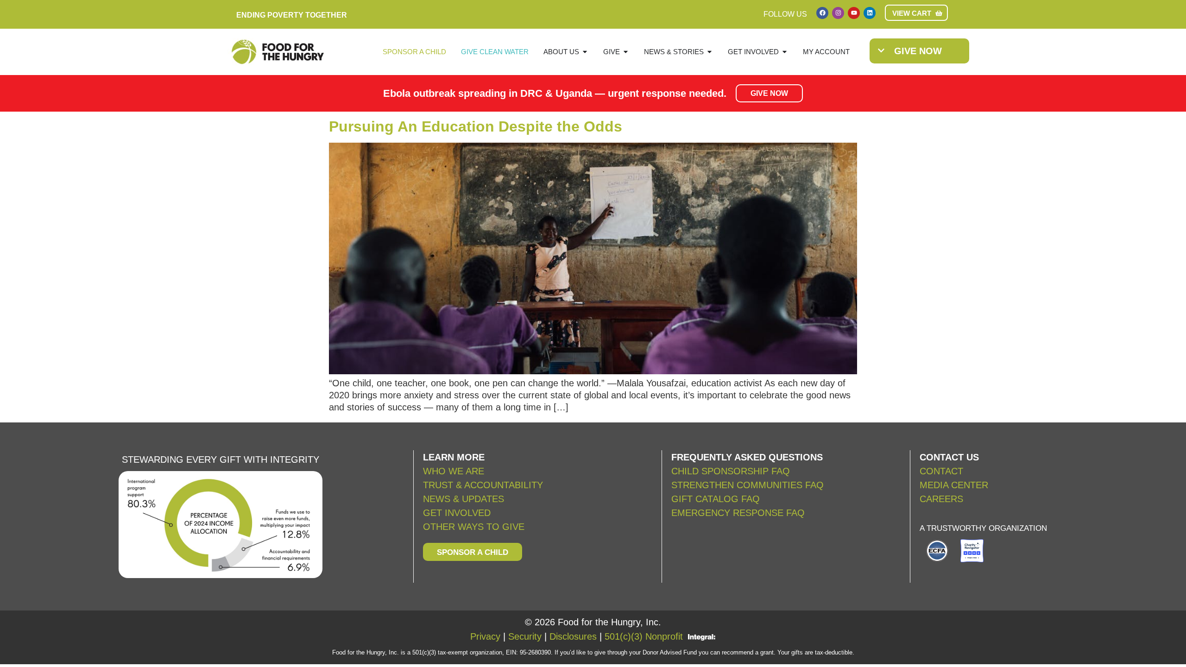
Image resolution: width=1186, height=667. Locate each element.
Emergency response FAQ (738, 513)
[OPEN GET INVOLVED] (784, 52)
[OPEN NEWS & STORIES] (709, 52)
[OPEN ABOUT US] (584, 52)
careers (941, 499)
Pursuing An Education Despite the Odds (475, 126)
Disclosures (573, 636)
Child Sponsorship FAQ (732, 471)
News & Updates (463, 499)
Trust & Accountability (483, 485)
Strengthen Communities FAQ (747, 485)
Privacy (485, 636)
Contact (941, 471)
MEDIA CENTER (954, 485)
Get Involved (457, 513)
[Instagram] (838, 13)
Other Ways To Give (473, 527)
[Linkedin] (870, 13)
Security (525, 636)
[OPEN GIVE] (625, 52)
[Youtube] (854, 13)
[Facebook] (822, 13)
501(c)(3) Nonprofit (644, 636)
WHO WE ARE (453, 471)
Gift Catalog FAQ (715, 499)
